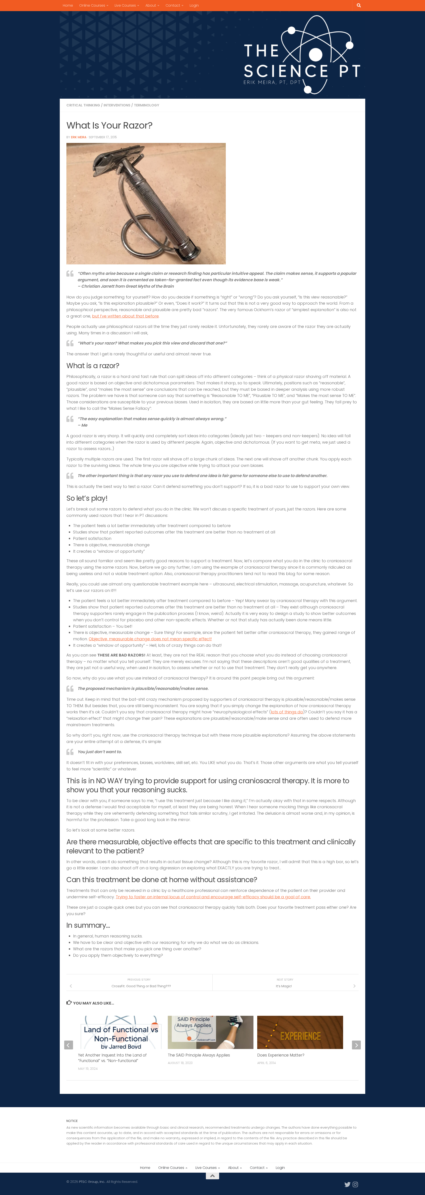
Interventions (117, 105)
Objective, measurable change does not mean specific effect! (150, 639)
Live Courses (125, 5)
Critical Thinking (83, 105)
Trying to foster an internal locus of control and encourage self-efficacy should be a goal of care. (213, 897)
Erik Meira (78, 137)
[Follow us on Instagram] (355, 1185)
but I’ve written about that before (125, 316)
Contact (173, 5)
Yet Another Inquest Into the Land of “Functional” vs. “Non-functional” (112, 1058)
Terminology (146, 105)
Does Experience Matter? (280, 1055)
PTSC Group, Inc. (92, 1181)
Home (68, 5)
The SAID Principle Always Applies (199, 1055)
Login (194, 5)
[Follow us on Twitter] (347, 1185)
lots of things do (287, 712)
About (150, 5)
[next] (356, 1045)
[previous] (68, 1045)
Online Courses (92, 5)
